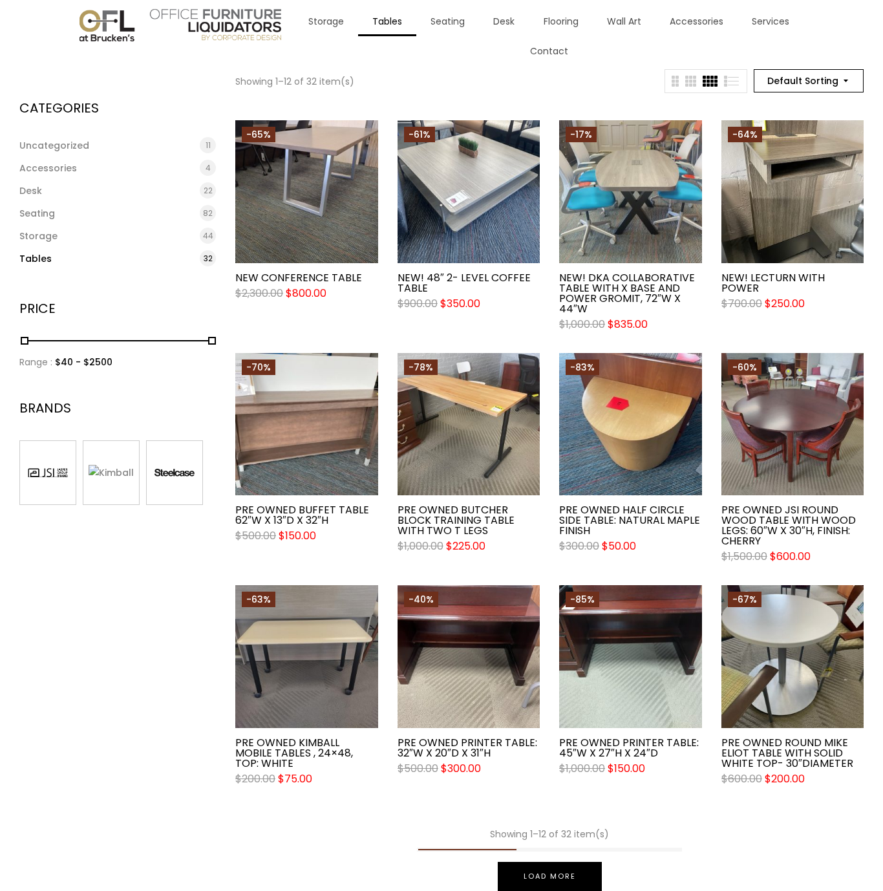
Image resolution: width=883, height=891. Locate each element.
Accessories (696, 21)
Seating (448, 21)
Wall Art (624, 21)
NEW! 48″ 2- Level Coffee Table (464, 283)
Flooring (561, 21)
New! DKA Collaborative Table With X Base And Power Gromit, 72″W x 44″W (627, 293)
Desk (504, 21)
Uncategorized (54, 145)
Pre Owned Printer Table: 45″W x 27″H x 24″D (629, 748)
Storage (326, 21)
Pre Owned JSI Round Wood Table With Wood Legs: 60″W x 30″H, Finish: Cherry (788, 525)
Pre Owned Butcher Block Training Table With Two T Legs (456, 520)
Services (770, 21)
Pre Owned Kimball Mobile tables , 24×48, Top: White (294, 753)
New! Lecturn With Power (773, 283)
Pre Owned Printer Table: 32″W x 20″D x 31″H (467, 748)
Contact (549, 51)
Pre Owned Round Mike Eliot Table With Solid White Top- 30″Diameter (787, 753)
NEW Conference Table (298, 278)
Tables (387, 21)
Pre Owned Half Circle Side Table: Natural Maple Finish (629, 520)
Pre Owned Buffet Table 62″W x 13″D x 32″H (302, 515)
